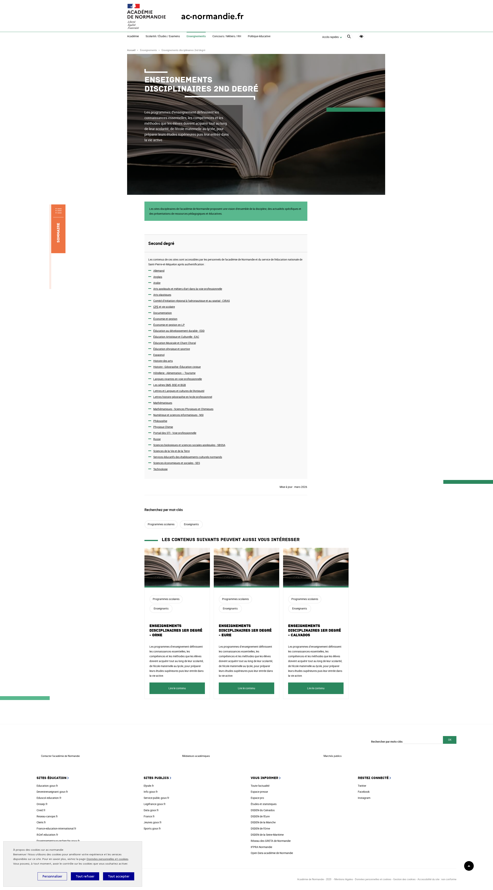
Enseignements (196, 36)
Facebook (364, 791)
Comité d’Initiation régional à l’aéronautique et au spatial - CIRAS (191, 301)
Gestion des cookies (404, 879)
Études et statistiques (264, 804)
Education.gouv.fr (47, 785)
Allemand (158, 270)
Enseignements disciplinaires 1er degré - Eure (245, 630)
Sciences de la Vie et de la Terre (171, 451)
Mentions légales (343, 879)
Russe (157, 439)
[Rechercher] (348, 37)
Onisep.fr (42, 804)
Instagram (364, 798)
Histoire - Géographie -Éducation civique (177, 367)
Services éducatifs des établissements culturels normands (187, 457)
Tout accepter (118, 876)
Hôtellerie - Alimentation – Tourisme (174, 373)
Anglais (157, 277)
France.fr (149, 816)
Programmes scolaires (161, 524)
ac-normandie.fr (212, 16)
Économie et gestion (165, 319)
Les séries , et (169, 385)
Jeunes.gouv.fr (153, 822)
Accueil (131, 50)
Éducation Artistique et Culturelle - (176, 337)
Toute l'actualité (260, 785)
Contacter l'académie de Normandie (60, 756)
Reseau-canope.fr (47, 816)
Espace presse (259, 791)
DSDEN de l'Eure (260, 816)
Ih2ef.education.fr (47, 834)
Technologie (160, 469)
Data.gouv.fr (151, 810)
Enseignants (191, 524)
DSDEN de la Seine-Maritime (267, 834)
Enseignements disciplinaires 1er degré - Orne (175, 630)
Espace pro (257, 798)
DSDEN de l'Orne (260, 828)
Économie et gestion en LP (169, 325)
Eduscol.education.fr (49, 798)
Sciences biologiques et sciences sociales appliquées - (189, 445)
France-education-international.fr (56, 828)
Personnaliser (52, 876)
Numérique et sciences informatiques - (178, 415)
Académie (133, 36)
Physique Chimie (163, 427)
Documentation (162, 313)
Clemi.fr (41, 822)
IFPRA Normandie (261, 847)
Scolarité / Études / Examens (163, 36)
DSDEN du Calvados (263, 810)
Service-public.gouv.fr (156, 798)
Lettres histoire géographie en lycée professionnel (182, 397)
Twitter (362, 785)
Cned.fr (41, 810)
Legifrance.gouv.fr (155, 804)
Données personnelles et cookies (107, 859)
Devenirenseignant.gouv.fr (52, 791)
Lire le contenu (177, 688)
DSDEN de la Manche (263, 822)
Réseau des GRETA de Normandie (271, 841)
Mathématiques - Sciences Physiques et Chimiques (183, 409)
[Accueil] (146, 16)
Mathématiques (162, 403)
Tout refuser (85, 876)
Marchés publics (333, 756)
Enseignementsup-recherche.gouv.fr (58, 841)
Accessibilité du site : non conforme (437, 879)
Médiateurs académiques (196, 756)
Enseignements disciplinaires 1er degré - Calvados (314, 630)
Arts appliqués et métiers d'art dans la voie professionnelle (187, 289)
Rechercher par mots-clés (386, 741)
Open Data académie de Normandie (272, 853)
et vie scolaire (164, 306)
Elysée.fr (149, 785)
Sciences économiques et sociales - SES (176, 463)
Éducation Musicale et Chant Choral (174, 343)
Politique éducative (259, 36)
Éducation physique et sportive (171, 349)
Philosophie (160, 421)
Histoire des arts (163, 361)
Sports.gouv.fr (152, 828)
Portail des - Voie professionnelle (174, 433)
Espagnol (158, 355)
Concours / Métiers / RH (226, 36)
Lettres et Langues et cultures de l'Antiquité (178, 391)
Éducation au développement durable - (179, 331)
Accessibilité (361, 36)
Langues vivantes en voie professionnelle (177, 379)
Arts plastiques (162, 295)
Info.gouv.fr (151, 791)
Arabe (156, 283)
